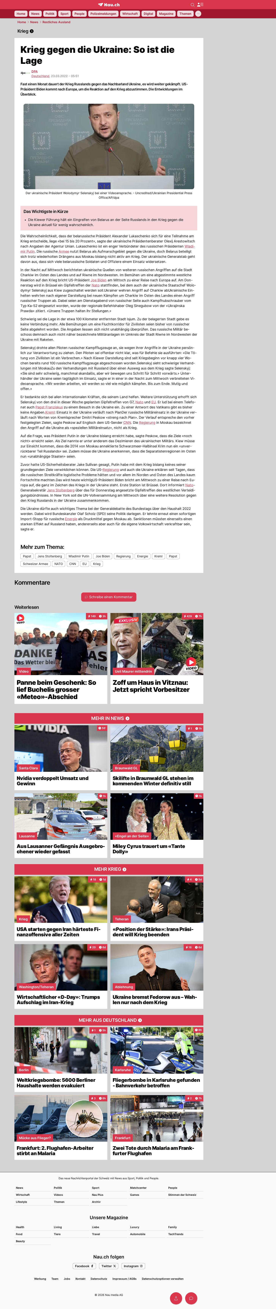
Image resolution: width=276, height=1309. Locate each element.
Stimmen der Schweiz (182, 1194)
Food (19, 1234)
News (34, 22)
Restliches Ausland (56, 22)
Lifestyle (21, 1201)
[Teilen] (176, 1298)
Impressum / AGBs (124, 1278)
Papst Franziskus (49, 407)
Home (21, 22)
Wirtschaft (23, 1194)
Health (20, 1227)
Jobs (67, 1278)
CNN (127, 423)
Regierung (147, 423)
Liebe (95, 1227)
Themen (59, 1201)
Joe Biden (99, 280)
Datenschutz (99, 1278)
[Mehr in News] (108, 718)
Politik (58, 1187)
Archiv (96, 1201)
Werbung (40, 1278)
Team (54, 1278)
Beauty (20, 1241)
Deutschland (40, 76)
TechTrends (175, 1234)
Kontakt (80, 1278)
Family (172, 1227)
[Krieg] (108, 31)
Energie (71, 519)
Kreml (50, 412)
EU (153, 402)
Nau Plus (97, 1194)
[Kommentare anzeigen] (191, 1298)
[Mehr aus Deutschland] (108, 1020)
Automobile (137, 1234)
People (172, 1187)
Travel (96, 1234)
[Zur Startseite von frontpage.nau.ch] (109, 4)
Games (134, 1194)
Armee (64, 251)
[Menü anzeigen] (200, 4)
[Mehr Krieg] (108, 869)
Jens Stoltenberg (61, 490)
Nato (96, 285)
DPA (34, 71)
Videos (58, 1194)
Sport (95, 1187)
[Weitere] (198, 14)
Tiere (57, 1234)
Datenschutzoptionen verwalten (163, 1278)
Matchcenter (138, 1187)
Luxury (134, 1227)
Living (58, 1227)
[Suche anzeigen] (193, 4)
